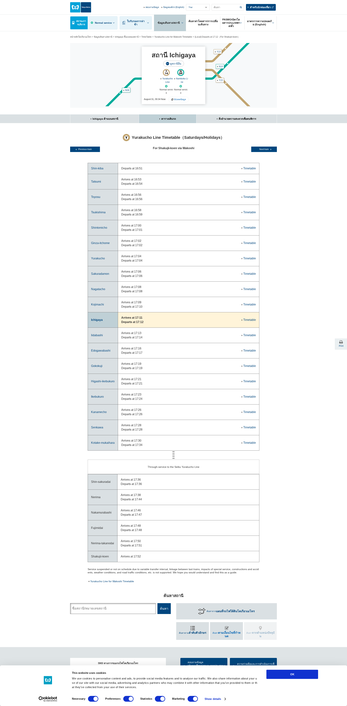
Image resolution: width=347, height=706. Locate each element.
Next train (264, 149)
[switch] (128, 699)
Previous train (85, 149)
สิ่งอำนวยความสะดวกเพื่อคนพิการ (237, 118)
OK (292, 674)
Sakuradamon (100, 273)
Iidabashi (97, 335)
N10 (221, 66)
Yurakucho (98, 258)
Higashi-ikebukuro (103, 381)
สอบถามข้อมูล (152, 7)
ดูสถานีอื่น (175, 63)
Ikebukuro (97, 396)
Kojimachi (97, 304)
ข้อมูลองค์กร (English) (173, 7)
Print (341, 346)
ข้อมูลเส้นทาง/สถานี (103, 37)
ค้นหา (227, 634)
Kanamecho (99, 412)
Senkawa (97, 427)
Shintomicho (99, 227)
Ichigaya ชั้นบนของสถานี (127, 37)
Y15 (221, 80)
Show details (213, 698)
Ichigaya (97, 319)
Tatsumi (96, 181)
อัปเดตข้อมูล (180, 99)
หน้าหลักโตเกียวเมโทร (80, 37)
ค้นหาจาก (231, 611)
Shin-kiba (97, 168)
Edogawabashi (100, 350)
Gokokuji (96, 365)
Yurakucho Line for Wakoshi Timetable (173, 37)
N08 (127, 90)
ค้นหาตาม (192, 632)
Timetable (249, 168)
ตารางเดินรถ (168, 118)
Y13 (219, 51)
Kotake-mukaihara (103, 442)
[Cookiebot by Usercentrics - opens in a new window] (48, 699)
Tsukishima (98, 212)
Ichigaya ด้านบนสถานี (105, 118)
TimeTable (146, 37)
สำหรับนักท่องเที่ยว (260, 7)
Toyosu (95, 196)
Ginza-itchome (100, 243)
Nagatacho (98, 289)
